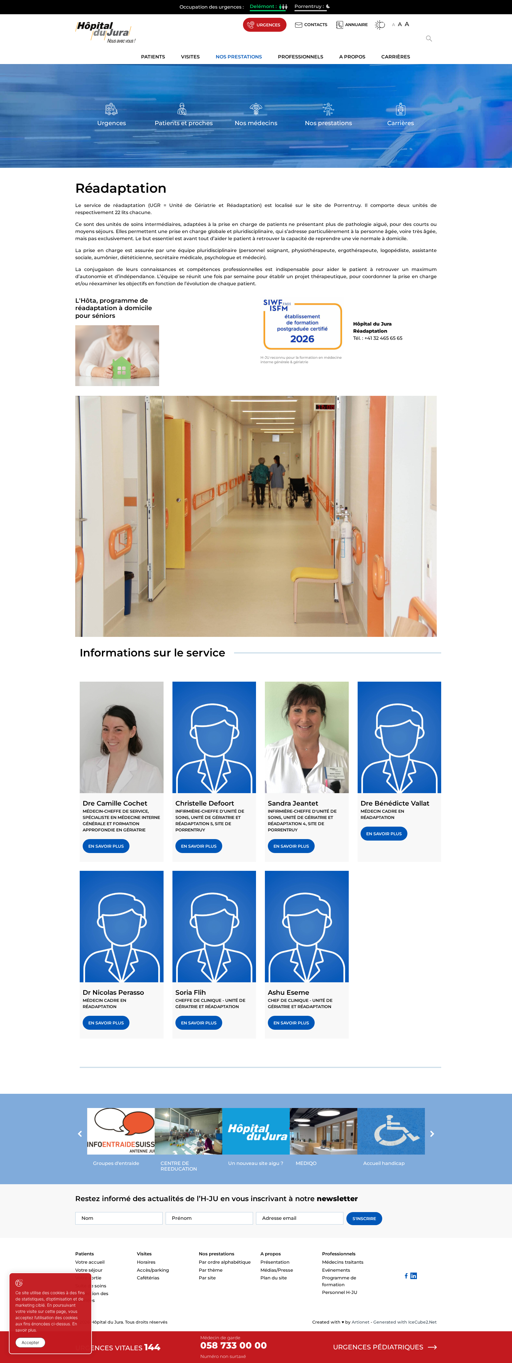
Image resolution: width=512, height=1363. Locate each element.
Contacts (315, 24)
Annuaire (356, 24)
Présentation (274, 1262)
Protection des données (91, 1297)
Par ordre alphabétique (225, 1262)
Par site (207, 1278)
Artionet (360, 1322)
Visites (190, 57)
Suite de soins (90, 1286)
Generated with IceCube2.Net (405, 1322)
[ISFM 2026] (302, 325)
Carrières (395, 57)
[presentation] (80, 1134)
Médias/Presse (276, 1270)
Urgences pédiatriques (378, 1347)
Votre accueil (90, 1262)
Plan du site (273, 1278)
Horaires (146, 1262)
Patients (153, 57)
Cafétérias (148, 1278)
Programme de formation (339, 1281)
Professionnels (300, 57)
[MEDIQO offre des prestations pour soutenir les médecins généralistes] (323, 1138)
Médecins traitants (343, 1262)
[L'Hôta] (117, 355)
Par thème (211, 1270)
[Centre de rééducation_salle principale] (188, 1141)
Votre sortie (88, 1278)
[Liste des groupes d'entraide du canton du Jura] (121, 1138)
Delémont (268, 7)
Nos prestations (239, 57)
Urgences (268, 25)
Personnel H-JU (339, 1292)
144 (152, 1347)
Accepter (30, 1342)
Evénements (336, 1270)
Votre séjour (89, 1270)
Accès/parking (153, 1270)
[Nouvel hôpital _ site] (256, 1138)
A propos (352, 57)
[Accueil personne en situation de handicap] (391, 1138)
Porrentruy (311, 7)
